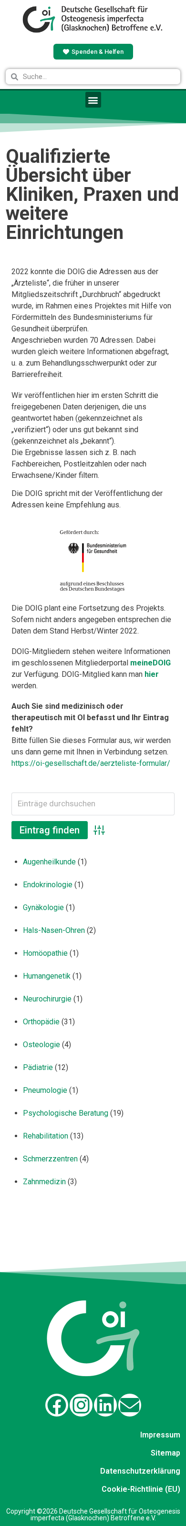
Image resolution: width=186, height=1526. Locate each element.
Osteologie (41, 1044)
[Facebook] (56, 1405)
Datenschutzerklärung (140, 1471)
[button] (93, 100)
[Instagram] (81, 1405)
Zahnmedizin (44, 1181)
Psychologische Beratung (65, 1113)
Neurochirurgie (47, 998)
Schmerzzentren (50, 1158)
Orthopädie (41, 1021)
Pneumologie (45, 1090)
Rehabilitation (45, 1135)
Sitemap (165, 1452)
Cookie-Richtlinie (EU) (141, 1489)
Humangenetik (47, 976)
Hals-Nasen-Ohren (54, 930)
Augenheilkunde (49, 861)
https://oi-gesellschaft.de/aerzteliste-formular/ (90, 763)
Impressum (160, 1434)
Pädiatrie (38, 1067)
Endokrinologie (47, 884)
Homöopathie (45, 953)
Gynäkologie (43, 907)
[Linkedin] (105, 1405)
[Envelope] (129, 1405)
